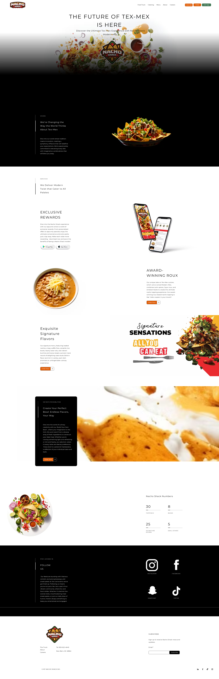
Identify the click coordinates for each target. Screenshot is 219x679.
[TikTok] (207, 669)
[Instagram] (212, 669)
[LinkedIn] (198, 669)
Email (150, 647)
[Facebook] (203, 669)
